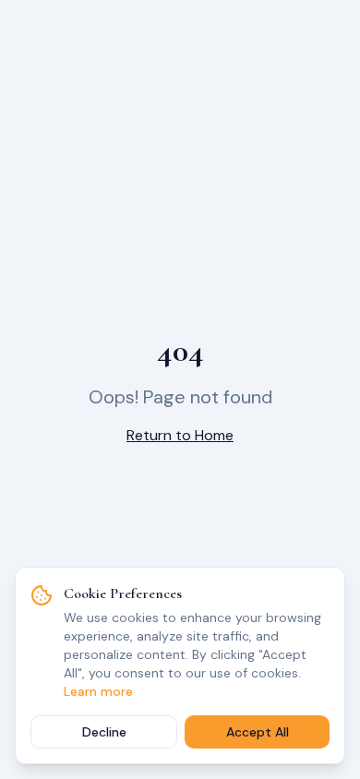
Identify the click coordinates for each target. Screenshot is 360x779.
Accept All (257, 732)
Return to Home (180, 435)
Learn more (98, 691)
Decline (104, 732)
